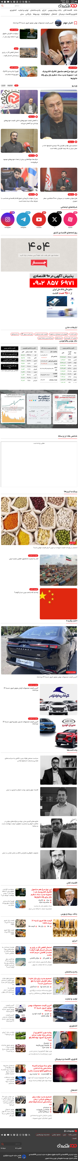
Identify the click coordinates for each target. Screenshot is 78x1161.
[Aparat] (70, 219)
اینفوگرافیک (45, 14)
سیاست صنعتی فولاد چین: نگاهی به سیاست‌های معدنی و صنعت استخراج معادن (21, 759)
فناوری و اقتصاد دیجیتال (68, 14)
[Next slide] (3, 408)
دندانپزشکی (15, 334)
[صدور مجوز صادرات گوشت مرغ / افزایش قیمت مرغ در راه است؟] (20, 1049)
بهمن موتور (45, 1016)
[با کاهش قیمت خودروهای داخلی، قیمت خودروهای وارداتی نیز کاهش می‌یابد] (19, 102)
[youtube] (8, 2)
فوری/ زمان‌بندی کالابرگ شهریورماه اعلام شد (10, 73)
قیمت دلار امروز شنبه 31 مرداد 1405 (9, 922)
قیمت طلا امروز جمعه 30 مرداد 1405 (9, 932)
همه (16, 85)
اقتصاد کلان (67, 10)
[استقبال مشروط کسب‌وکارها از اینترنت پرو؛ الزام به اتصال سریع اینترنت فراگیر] (20, 1070)
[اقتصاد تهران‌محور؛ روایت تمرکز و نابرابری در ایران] (58, 801)
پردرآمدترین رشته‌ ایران (45, 338)
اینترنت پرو (33, 1074)
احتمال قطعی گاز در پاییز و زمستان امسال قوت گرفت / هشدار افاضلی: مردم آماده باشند (10, 54)
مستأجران (33, 987)
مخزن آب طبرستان (70, 338)
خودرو (47, 1014)
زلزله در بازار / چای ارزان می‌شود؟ (8, 1033)
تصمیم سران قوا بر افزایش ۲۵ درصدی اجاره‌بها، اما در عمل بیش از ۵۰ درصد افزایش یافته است (59, 147)
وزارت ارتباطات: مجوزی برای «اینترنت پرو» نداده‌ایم (9, 1080)
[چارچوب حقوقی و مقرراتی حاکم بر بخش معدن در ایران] (58, 864)
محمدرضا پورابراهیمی (42, 1135)
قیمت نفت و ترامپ (41, 334)
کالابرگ (40, 900)
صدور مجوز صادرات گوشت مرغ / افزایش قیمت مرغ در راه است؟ (7, 1048)
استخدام (46, 1108)
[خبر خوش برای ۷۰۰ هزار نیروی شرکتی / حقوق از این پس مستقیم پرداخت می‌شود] (20, 1101)
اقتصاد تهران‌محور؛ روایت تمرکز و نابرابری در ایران (22, 790)
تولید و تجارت (23, 10)
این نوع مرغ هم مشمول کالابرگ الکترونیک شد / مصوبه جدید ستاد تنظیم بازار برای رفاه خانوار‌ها (59, 75)
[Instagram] (8, 219)
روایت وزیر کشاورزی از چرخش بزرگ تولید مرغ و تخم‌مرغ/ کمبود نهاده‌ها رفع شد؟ (40, 1036)
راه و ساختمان (35, 10)
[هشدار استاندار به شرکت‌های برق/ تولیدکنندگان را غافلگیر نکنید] (20, 951)
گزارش (3, 85)
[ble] (23, 2)
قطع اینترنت (45, 1074)
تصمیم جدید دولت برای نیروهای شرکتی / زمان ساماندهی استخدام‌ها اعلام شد (40, 1101)
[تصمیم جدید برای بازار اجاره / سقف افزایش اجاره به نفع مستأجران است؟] (65, 986)
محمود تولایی (56, 1135)
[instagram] (5, 2)
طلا (48, 926)
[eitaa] (26, 2)
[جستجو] (2, 6)
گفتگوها (10, 85)
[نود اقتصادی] (67, 6)
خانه (75, 10)
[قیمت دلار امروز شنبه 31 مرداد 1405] (20, 923)
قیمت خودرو (36, 1014)
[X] (54, 219)
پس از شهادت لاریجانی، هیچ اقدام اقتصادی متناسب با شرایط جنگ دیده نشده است (19, 199)
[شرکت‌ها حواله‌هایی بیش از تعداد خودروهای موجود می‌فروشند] (19, 141)
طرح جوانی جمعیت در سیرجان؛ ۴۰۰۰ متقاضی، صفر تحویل (60, 199)
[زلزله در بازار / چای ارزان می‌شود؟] (20, 1037)
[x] (11, 2)
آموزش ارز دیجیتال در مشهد (58, 334)
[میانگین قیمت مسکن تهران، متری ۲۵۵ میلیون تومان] (39, 409)
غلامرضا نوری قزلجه (42, 1045)
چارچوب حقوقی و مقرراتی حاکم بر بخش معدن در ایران (20, 853)
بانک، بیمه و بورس (55, 10)
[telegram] (2, 2)
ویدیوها (36, 14)
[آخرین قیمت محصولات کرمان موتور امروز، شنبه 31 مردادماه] (58, 699)
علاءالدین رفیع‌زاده (42, 1110)
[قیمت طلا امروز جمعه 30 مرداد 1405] (20, 933)
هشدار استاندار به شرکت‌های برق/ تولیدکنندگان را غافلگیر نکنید (8, 950)
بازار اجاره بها (44, 987)
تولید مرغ (45, 1047)
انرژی (44, 10)
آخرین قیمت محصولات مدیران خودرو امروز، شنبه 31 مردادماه (20, 723)
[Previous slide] (75, 408)
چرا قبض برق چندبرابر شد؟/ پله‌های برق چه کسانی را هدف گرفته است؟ (9, 963)
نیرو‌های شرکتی (43, 1112)
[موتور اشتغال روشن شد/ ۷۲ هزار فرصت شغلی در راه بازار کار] (20, 1114)
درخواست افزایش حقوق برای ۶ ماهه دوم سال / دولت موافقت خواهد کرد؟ (9, 35)
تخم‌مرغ (46, 1043)
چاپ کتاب (73, 334)
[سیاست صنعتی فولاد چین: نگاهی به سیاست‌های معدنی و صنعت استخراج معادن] (58, 770)
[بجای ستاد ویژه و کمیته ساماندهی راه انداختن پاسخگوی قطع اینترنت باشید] (65, 1075)
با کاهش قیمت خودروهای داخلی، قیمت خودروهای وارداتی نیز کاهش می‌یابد (21, 122)
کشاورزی (13, 10)
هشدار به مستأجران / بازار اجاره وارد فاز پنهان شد (8, 991)
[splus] (17, 2)
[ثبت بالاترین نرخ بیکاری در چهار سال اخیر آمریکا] (65, 409)
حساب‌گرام (59, 338)
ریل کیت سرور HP (26, 334)
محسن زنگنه (72, 1135)
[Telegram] (23, 219)
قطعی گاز (46, 958)
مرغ (48, 900)
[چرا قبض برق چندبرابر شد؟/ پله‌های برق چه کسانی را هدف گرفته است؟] (20, 963)
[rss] (29, 2)
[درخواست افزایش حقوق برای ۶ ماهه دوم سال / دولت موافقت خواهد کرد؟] (28, 36)
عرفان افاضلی (34, 958)
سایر (22, 14)
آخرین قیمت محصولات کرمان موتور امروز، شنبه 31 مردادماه (21, 689)
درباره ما (3, 1148)
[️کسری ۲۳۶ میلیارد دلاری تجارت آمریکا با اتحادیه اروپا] (13, 409)
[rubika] (20, 2)
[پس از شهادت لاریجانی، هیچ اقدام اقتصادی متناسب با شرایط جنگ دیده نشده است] (19, 180)
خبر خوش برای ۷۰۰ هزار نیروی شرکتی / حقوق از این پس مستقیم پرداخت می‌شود (8, 1101)
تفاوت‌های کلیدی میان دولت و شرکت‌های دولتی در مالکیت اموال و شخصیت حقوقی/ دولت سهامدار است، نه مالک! (20, 823)
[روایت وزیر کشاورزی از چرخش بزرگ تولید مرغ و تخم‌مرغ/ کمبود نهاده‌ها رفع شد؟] (65, 1043)
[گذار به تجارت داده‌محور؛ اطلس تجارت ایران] (58, 570)
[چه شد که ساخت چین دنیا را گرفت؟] (58, 603)
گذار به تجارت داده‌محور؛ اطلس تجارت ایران (23, 559)
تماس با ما (18, 1148)
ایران (64, 1135)
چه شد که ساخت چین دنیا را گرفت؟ (26, 592)
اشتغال (54, 14)
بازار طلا (41, 926)
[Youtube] (39, 219)
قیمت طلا (31, 926)
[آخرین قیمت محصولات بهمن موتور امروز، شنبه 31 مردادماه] (58, 23)
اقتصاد (74, 1138)
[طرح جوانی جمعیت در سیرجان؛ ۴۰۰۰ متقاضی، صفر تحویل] (58, 180)
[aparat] (14, 2)
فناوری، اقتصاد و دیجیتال (66, 1059)
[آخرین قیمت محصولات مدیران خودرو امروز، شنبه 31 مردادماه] (58, 733)
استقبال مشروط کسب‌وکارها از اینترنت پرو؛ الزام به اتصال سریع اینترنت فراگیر (7, 1070)
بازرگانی (28, 14)
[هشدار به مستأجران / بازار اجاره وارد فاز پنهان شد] (20, 991)
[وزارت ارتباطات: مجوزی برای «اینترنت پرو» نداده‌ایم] (20, 1081)
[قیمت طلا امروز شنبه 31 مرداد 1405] (65, 928)
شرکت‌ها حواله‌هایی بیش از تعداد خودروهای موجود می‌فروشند (20, 160)
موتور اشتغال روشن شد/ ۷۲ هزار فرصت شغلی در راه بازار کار (8, 1113)
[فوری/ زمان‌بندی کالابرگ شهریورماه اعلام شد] (28, 74)
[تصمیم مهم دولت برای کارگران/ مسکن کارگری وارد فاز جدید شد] (20, 981)
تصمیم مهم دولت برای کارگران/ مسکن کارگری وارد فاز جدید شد (7, 981)
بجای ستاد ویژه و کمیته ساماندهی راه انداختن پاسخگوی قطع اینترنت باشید (40, 1068)
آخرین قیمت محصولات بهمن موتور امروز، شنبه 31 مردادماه (33, 23)
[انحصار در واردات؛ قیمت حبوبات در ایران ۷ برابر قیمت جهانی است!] (39, 521)
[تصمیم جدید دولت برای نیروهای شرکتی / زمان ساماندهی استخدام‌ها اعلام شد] (65, 1108)
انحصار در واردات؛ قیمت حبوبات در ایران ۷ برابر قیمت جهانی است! (55, 548)
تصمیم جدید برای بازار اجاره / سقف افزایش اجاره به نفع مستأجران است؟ (40, 981)
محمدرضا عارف (44, 902)
